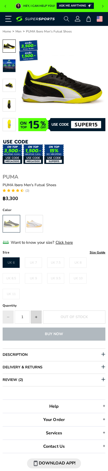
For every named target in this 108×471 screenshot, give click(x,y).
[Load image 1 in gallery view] (9, 46)
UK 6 (11, 263)
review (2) (13, 379)
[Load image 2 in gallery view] (9, 65)
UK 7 (33, 263)
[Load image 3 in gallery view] (9, 85)
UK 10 (78, 278)
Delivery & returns (22, 367)
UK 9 (33, 278)
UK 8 (78, 263)
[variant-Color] (11, 223)
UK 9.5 (56, 278)
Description (15, 354)
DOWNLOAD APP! (57, 463)
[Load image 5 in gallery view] (9, 124)
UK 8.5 (11, 278)
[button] (5, 6)
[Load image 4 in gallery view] (9, 105)
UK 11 (11, 294)
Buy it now (53, 333)
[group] (54, 6)
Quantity (10, 305)
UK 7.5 (56, 263)
